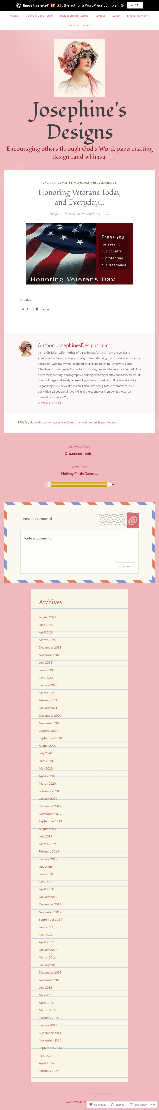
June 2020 (46, 761)
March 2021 (47, 692)
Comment (125, 566)
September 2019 (50, 821)
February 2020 (49, 791)
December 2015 (50, 972)
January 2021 (48, 708)
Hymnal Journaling (138, 15)
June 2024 (46, 625)
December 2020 (50, 715)
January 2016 (48, 965)
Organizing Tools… (79, 449)
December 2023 (50, 647)
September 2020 (50, 738)
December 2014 (50, 1033)
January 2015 (48, 1025)
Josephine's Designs (79, 121)
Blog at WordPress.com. (79, 1101)
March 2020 (47, 783)
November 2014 (50, 1040)
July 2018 (45, 866)
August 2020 (47, 745)
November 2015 (50, 980)
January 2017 (48, 949)
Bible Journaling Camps (74, 15)
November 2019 (50, 813)
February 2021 (49, 700)
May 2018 (46, 881)
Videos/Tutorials (79, 25)
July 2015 (45, 987)
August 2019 (47, 829)
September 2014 (50, 1048)
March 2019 (47, 844)
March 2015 (47, 1010)
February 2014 (49, 1070)
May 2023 (46, 677)
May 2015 (46, 995)
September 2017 (50, 919)
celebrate (40, 422)
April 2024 (46, 632)
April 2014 (46, 1063)
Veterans (113, 422)
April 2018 (46, 889)
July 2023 (45, 662)
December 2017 (50, 904)
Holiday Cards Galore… (79, 470)
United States (97, 422)
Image (54, 214)
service (61, 422)
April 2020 (46, 776)
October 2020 (48, 730)
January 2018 (48, 896)
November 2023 (50, 655)
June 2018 (46, 874)
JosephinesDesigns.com (82, 345)
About (14, 15)
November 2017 (50, 912)
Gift (134, 5)
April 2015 (46, 1002)
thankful (81, 422)
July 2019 (45, 836)
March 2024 (47, 640)
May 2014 (46, 1055)
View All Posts (49, 403)
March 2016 (47, 957)
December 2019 (50, 806)
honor (51, 422)
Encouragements (57, 182)
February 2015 (49, 1017)
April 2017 (46, 942)
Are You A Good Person (39, 15)
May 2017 (46, 934)
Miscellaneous (103, 182)
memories (82, 182)
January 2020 (48, 798)
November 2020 (50, 723)
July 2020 (45, 753)
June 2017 (46, 927)
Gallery (116, 15)
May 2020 (46, 768)
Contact (100, 15)
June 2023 (46, 670)
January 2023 (48, 685)
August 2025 (47, 617)
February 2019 (49, 851)
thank (70, 422)
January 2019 (48, 859)
